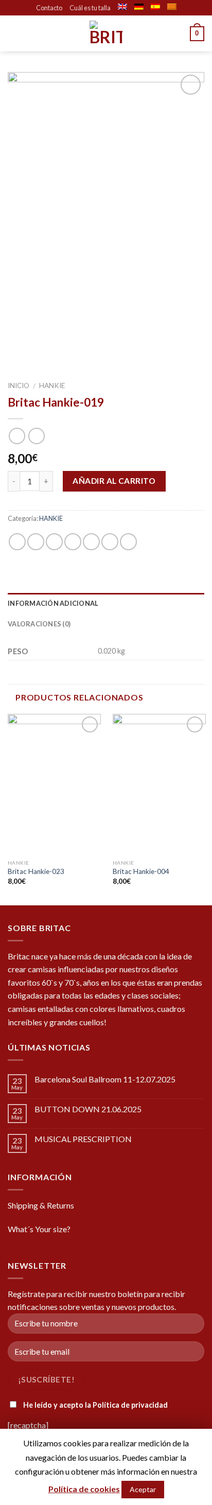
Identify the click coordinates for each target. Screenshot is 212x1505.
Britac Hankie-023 (36, 871)
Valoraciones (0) (39, 624)
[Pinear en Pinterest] (91, 541)
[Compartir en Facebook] (35, 541)
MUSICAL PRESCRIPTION (83, 1139)
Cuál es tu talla (90, 8)
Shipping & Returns (41, 1205)
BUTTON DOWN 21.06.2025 (88, 1109)
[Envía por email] (72, 541)
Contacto (49, 8)
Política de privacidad (130, 1405)
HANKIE (52, 385)
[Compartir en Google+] (109, 541)
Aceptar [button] (143, 1489)
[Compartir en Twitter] (54, 541)
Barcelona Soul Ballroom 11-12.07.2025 (104, 1079)
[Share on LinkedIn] (128, 541)
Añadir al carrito (114, 480)
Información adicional (53, 603)
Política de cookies (84, 1489)
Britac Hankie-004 (141, 871)
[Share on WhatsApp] (17, 541)
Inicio (18, 385)
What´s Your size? (39, 1229)
